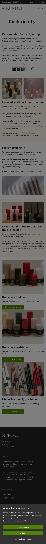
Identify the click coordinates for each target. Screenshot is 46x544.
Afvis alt (23, 533)
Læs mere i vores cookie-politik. (15, 521)
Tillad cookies (23, 527)
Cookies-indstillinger (23, 539)
